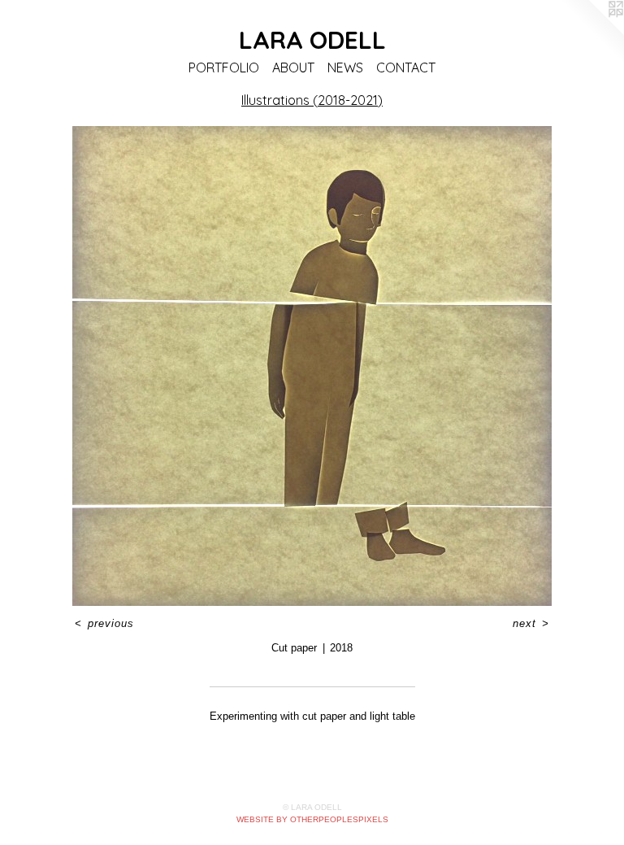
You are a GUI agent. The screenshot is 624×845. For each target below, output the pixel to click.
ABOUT (293, 67)
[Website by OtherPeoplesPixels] (591, 32)
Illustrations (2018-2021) (312, 100)
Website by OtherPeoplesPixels (312, 819)
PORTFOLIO (223, 67)
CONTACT (406, 67)
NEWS (345, 67)
